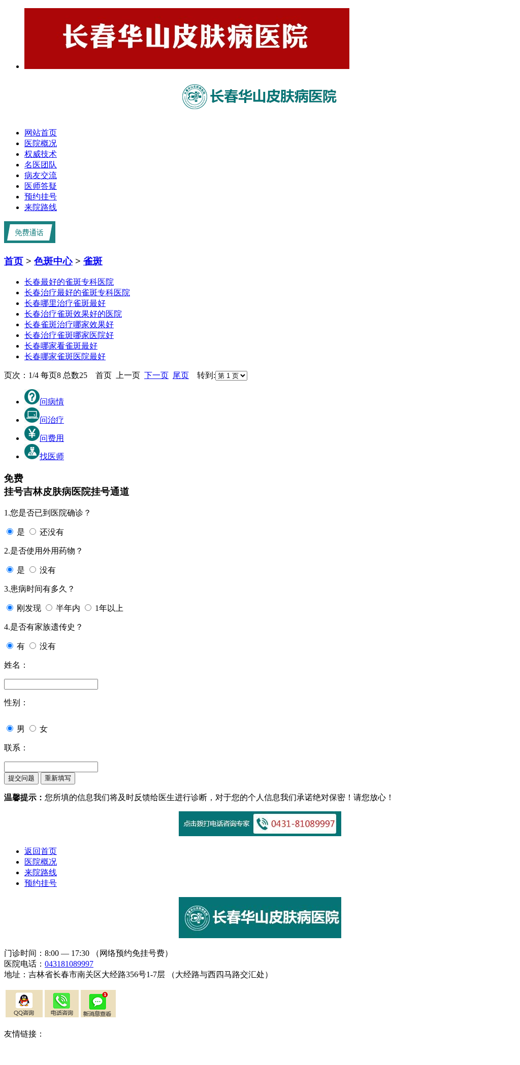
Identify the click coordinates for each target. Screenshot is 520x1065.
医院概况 (40, 143)
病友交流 (40, 175)
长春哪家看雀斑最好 (61, 345)
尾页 (181, 375)
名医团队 (40, 164)
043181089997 (69, 963)
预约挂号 (40, 196)
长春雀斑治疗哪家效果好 (69, 324)
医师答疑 (40, 186)
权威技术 (40, 154)
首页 (13, 261)
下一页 (156, 375)
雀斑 (93, 261)
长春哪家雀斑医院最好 (65, 356)
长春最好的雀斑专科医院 (69, 282)
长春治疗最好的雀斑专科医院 (77, 292)
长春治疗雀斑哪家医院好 (69, 335)
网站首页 (40, 132)
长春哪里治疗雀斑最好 (65, 303)
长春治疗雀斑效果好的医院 (73, 314)
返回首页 (40, 851)
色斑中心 (53, 261)
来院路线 (40, 207)
